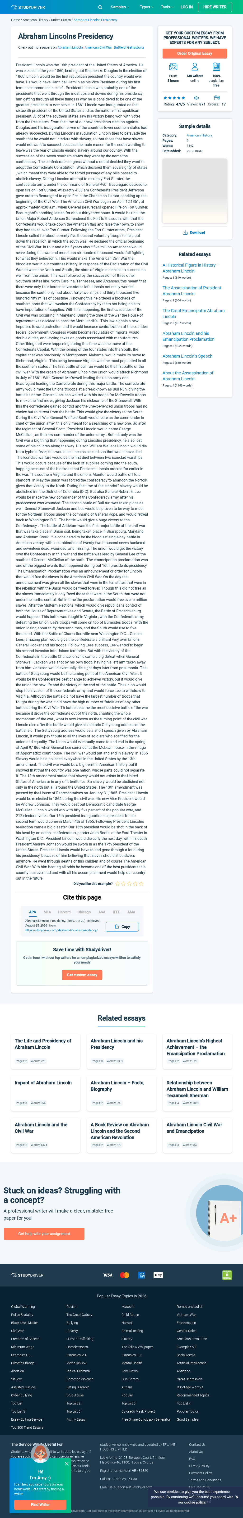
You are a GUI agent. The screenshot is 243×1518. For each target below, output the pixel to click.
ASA (101, 912)
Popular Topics (188, 1411)
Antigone (183, 1371)
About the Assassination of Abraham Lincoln (188, 375)
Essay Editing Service (26, 1419)
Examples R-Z (131, 1355)
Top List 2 (73, 1403)
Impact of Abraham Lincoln (43, 1083)
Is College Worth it (190, 1387)
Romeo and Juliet (189, 1307)
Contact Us (197, 1444)
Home (16, 20)
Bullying (72, 1323)
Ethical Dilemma (78, 1371)
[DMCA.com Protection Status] (227, 1275)
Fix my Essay (75, 1419)
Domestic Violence (79, 1379)
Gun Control (130, 1379)
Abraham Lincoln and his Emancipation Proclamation (189, 336)
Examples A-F (187, 1347)
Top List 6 (73, 1411)
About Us (196, 1452)
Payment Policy (200, 1473)
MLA (47, 912)
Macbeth (128, 1307)
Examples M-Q (76, 1355)
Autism (127, 1387)
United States (61, 20)
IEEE (116, 912)
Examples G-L (21, 1355)
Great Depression (189, 1379)
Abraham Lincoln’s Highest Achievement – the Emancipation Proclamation (196, 1047)
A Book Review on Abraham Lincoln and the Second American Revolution (120, 1131)
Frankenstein (186, 1323)
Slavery (127, 1339)
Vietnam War (186, 1315)
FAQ (192, 1459)
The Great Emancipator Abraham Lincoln (194, 313)
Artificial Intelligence (191, 1363)
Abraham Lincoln (71, 47)
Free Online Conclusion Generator (146, 1419)
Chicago (84, 912)
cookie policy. (195, 1502)
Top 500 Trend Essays (27, 1427)
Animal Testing (132, 1331)
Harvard (64, 912)
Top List (17, 1403)
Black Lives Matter (24, 1323)
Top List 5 (18, 1411)
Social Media (186, 1355)
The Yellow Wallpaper (137, 1347)
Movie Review (76, 1363)
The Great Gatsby (79, 1315)
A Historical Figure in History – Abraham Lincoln (191, 268)
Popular (127, 1395)
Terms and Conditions (205, 1480)
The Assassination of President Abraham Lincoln (192, 290)
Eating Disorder (77, 1387)
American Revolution (192, 1339)
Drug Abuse (75, 1395)
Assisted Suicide (23, 1387)
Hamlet (127, 1323)
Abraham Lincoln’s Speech (187, 356)
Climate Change (22, 1363)
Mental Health (132, 1363)
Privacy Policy (199, 1466)
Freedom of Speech (25, 1339)
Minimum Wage (22, 1347)
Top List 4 (184, 1403)
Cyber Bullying (21, 1395)
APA (32, 912)
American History (36, 20)
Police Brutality (22, 1315)
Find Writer (40, 1504)
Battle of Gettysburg (129, 47)
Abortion (17, 1371)
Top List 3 (129, 1403)
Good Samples (187, 1419)
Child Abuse (130, 1315)
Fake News (130, 1371)
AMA (131, 912)
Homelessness (77, 1347)
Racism (71, 1307)
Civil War (17, 1331)
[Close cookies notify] (237, 1496)
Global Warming (23, 1307)
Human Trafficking (79, 1339)
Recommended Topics (193, 1395)
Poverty (72, 1331)
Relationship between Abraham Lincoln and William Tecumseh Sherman (197, 1089)
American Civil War (99, 47)
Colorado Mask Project (138, 1411)
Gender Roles (186, 1331)
